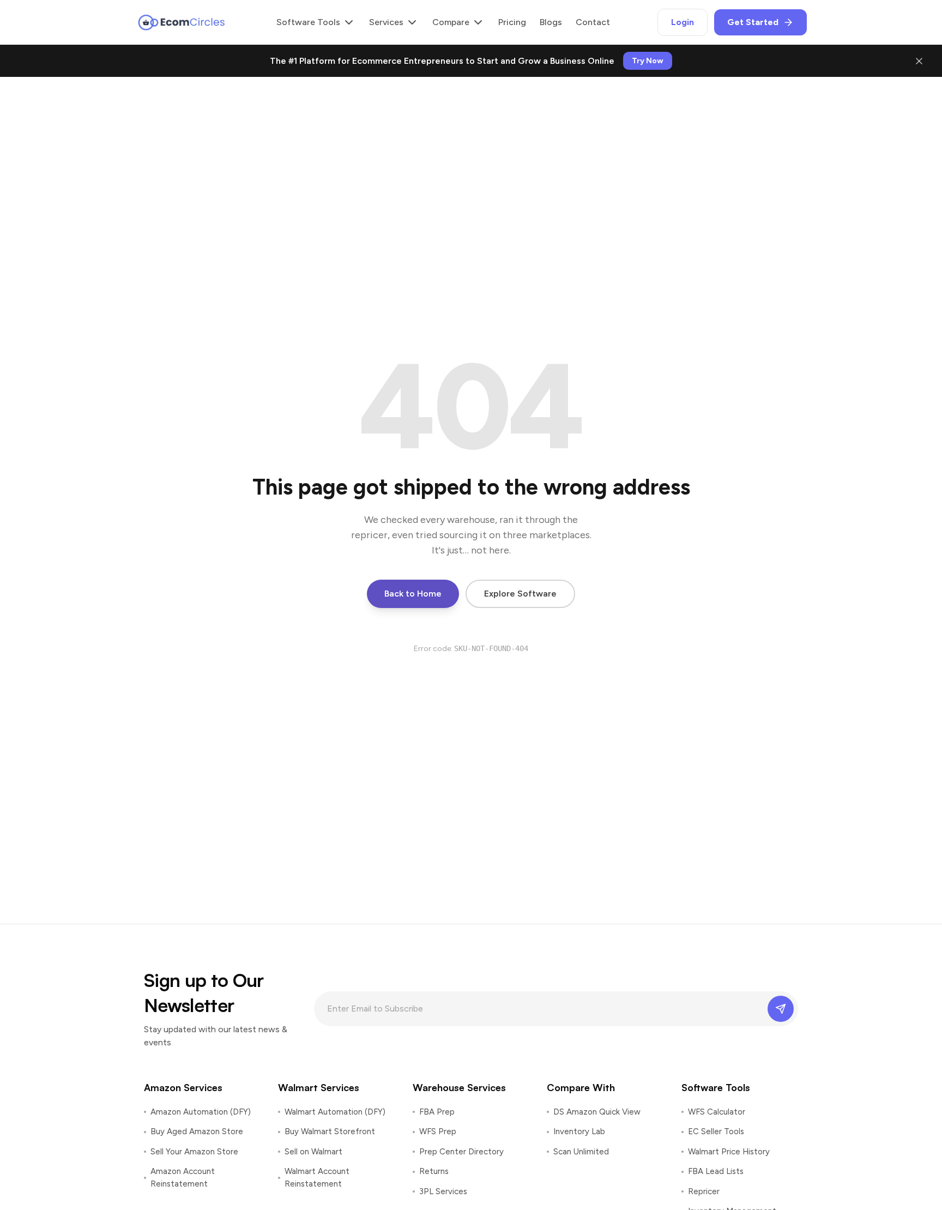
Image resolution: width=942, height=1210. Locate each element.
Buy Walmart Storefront (330, 1131)
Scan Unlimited (581, 1152)
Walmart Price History (729, 1152)
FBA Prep (437, 1112)
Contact (593, 22)
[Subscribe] (781, 1009)
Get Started (752, 22)
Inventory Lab (579, 1131)
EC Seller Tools (716, 1131)
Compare (450, 22)
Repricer (704, 1191)
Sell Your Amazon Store (194, 1152)
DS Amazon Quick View (597, 1112)
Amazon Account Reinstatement (182, 1177)
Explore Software (520, 593)
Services (386, 22)
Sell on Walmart (313, 1152)
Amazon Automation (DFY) (200, 1112)
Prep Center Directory (461, 1152)
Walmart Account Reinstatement (317, 1177)
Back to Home (413, 593)
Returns (434, 1171)
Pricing (512, 22)
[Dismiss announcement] (919, 61)
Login (682, 22)
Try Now (647, 60)
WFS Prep (437, 1131)
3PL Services (443, 1191)
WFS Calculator (716, 1112)
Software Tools (308, 22)
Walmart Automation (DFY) (335, 1112)
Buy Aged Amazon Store (196, 1131)
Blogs (551, 22)
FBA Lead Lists (716, 1171)
